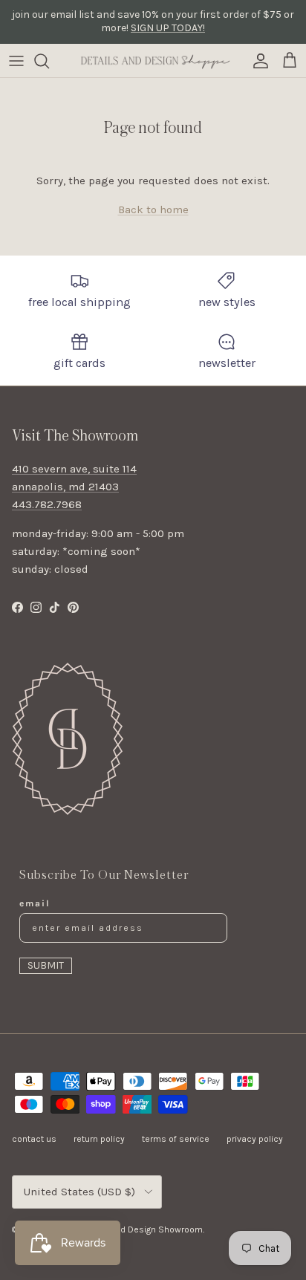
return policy (99, 1139)
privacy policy (255, 1139)
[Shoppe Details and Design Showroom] (153, 60)
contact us (34, 1139)
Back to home (153, 209)
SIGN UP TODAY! (168, 28)
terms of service (175, 1139)
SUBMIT (45, 965)
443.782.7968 (47, 504)
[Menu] (16, 61)
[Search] (49, 61)
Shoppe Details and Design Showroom (124, 1229)
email (35, 903)
